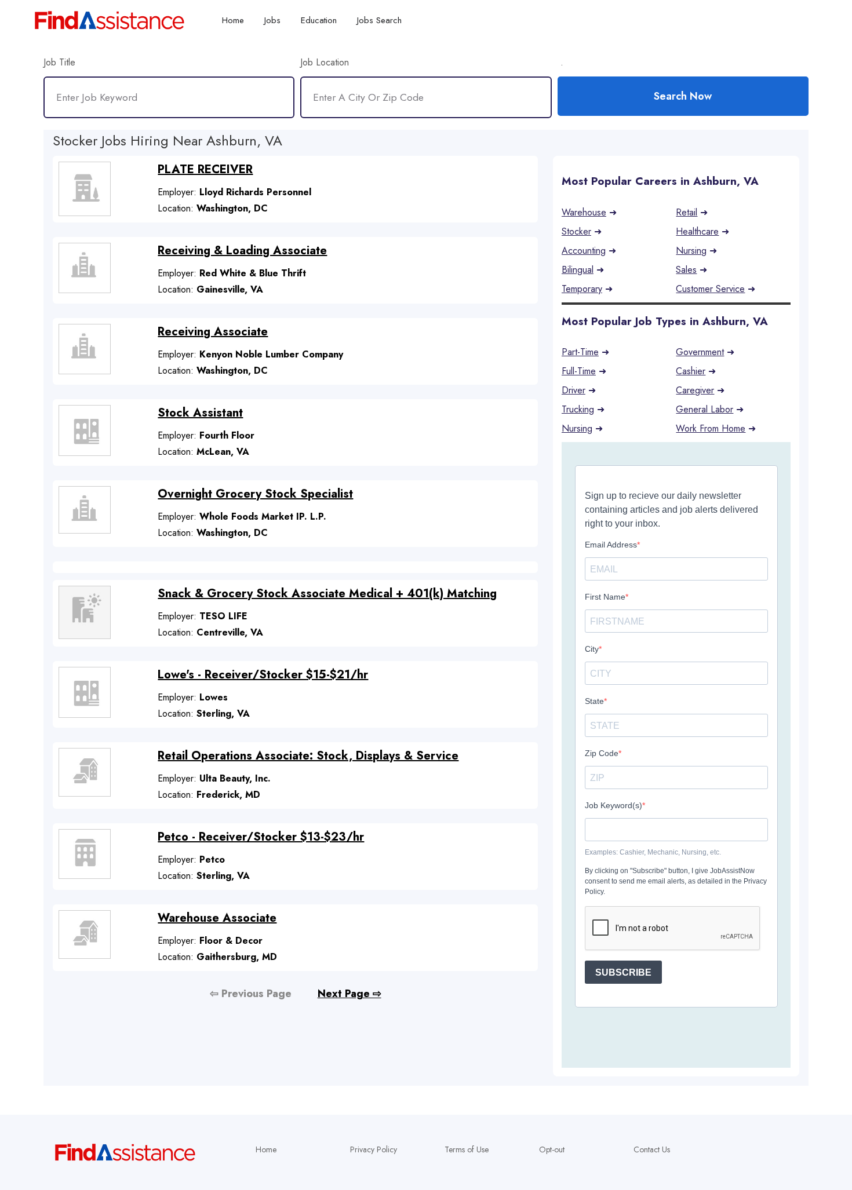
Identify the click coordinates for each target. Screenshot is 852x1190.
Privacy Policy (373, 1149)
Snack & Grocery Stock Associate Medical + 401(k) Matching (327, 593)
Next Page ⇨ (349, 993)
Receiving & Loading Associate (242, 250)
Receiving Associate (213, 331)
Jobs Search (379, 20)
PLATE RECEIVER (205, 169)
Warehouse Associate (217, 918)
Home (266, 1149)
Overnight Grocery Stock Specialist (255, 494)
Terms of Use (467, 1149)
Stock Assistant (200, 412)
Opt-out (552, 1149)
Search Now (683, 96)
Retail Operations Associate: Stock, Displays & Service (308, 755)
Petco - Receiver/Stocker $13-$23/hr (261, 836)
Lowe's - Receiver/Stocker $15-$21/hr (263, 674)
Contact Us (651, 1149)
